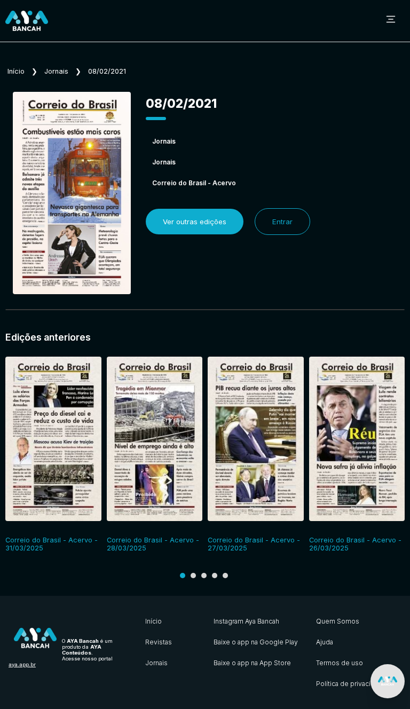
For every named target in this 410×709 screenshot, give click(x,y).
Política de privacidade (351, 684)
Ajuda (324, 642)
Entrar (282, 221)
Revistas (158, 642)
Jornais (56, 71)
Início (16, 71)
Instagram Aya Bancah (246, 621)
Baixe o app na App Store (252, 663)
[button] (182, 575)
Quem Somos (337, 621)
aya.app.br (22, 664)
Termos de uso (339, 663)
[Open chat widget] (387, 681)
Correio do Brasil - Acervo (194, 183)
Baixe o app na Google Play (256, 642)
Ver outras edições (194, 221)
